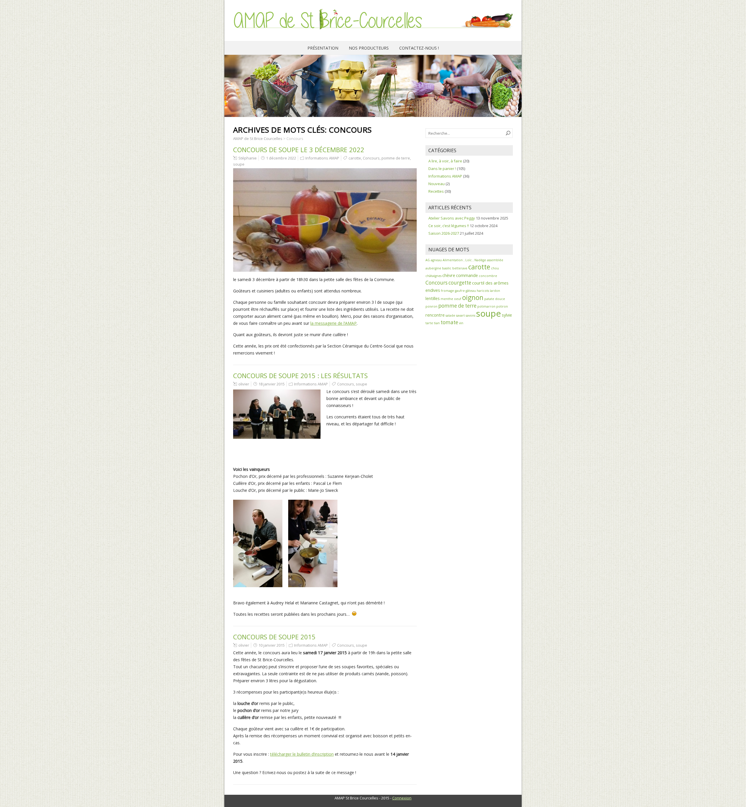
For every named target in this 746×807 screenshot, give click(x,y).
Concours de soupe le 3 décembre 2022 (298, 149)
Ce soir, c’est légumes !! (448, 225)
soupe (238, 164)
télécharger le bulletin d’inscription (302, 754)
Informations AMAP (322, 158)
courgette (459, 282)
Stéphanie (247, 158)
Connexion (401, 798)
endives (432, 290)
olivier (243, 384)
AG (427, 260)
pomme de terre (395, 158)
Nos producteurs (369, 48)
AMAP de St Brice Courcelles (257, 138)
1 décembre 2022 (281, 158)
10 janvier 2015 (271, 645)
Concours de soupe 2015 (274, 636)
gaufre (460, 291)
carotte (355, 158)
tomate (449, 322)
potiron (502, 306)
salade (450, 315)
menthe (447, 299)
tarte (429, 323)
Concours (371, 158)
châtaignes (433, 276)
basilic (446, 268)
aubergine (433, 268)
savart (460, 315)
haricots (483, 291)
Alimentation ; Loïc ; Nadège (464, 260)
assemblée (495, 260)
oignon (472, 297)
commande (467, 275)
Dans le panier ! (442, 168)
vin (461, 323)
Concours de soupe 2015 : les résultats (300, 375)
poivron (431, 306)
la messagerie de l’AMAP (333, 323)
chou (495, 268)
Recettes (436, 191)
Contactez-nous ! (419, 48)
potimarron (486, 306)
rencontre (435, 315)
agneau (436, 260)
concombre (488, 276)
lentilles (432, 298)
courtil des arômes (490, 283)
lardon (495, 291)
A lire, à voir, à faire (445, 161)
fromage (447, 291)
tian (437, 323)
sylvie (507, 315)
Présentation (322, 48)
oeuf (457, 299)
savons (470, 315)
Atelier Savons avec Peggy (451, 218)
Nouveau (436, 183)
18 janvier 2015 (271, 384)
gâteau (471, 291)
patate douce (494, 299)
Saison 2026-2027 (443, 233)
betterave (459, 268)
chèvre (448, 275)
